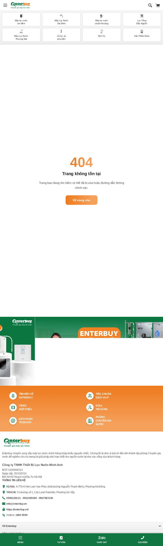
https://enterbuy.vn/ (17, 509)
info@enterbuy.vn (16, 503)
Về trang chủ (81, 200)
